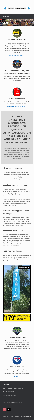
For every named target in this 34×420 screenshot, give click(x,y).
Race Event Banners (17, 83)
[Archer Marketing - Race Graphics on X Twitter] (9, 409)
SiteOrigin (28, 416)
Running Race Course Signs (17, 55)
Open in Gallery (24, 267)
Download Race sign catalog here (17, 106)
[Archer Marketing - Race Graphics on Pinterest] (4, 409)
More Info (17, 351)
